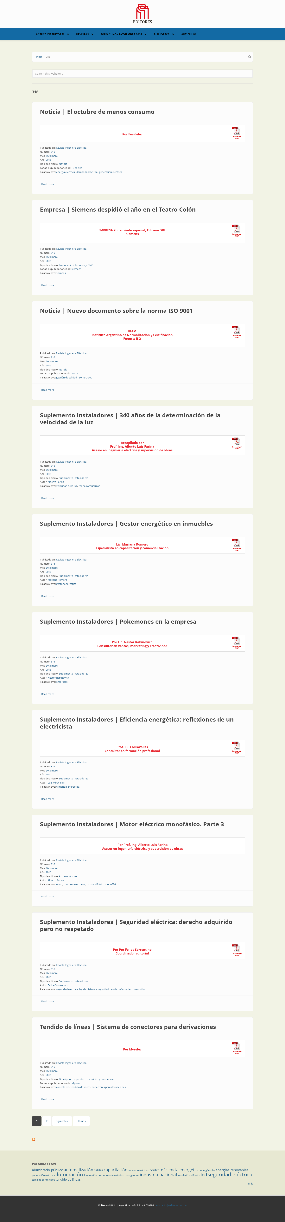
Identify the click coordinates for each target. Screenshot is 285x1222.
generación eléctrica (110, 172)
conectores (62, 1087)
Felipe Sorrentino (57, 985)
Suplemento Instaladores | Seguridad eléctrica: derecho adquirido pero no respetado (136, 925)
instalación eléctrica (189, 1175)
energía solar (207, 1170)
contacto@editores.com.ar (171, 1205)
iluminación (69, 1174)
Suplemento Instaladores (73, 478)
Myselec (76, 1083)
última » (81, 1121)
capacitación (115, 1169)
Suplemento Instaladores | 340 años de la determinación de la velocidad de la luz (130, 418)
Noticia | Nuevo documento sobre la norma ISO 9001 (116, 311)
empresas (61, 681)
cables (98, 1170)
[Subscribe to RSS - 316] (142, 1139)
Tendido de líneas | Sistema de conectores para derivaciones (128, 1027)
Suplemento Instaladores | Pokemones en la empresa (118, 621)
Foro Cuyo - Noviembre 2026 (121, 34)
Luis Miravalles (56, 782)
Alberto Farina (56, 482)
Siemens (76, 269)
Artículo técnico (68, 876)
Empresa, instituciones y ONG (76, 265)
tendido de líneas (80, 1087)
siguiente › (62, 1121)
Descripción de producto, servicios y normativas (86, 1079)
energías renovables (232, 1170)
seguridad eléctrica (67, 989)
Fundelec (77, 168)
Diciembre (52, 156)
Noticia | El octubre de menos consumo (97, 112)
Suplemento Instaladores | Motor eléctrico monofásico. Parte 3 (132, 824)
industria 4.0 (110, 1175)
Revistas (82, 34)
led (204, 1174)
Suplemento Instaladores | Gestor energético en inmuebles (126, 523)
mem (59, 884)
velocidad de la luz (66, 486)
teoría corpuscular (89, 486)
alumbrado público (47, 1170)
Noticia (63, 164)
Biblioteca (162, 34)
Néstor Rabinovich (58, 677)
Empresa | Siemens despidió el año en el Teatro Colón (118, 209)
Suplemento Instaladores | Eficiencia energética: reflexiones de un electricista (137, 722)
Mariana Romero (57, 579)
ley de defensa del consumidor (128, 989)
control (155, 1170)
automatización (78, 1169)
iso (80, 377)
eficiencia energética (67, 786)
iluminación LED (93, 1175)
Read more (47, 184)
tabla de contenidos (43, 1179)
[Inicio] (142, 13)
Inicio (39, 56)
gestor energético (66, 584)
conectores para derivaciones (109, 1087)
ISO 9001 (88, 377)
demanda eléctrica (87, 172)
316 (53, 151)
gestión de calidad (66, 377)
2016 (48, 159)
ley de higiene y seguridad (94, 989)
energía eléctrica (65, 172)
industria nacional (158, 1174)
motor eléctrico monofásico (102, 884)
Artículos (189, 34)
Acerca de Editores (50, 34)
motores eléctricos (74, 884)
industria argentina (128, 1175)
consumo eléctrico (138, 1170)
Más (250, 1183)
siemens (61, 273)
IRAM (75, 373)
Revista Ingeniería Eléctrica (71, 147)
